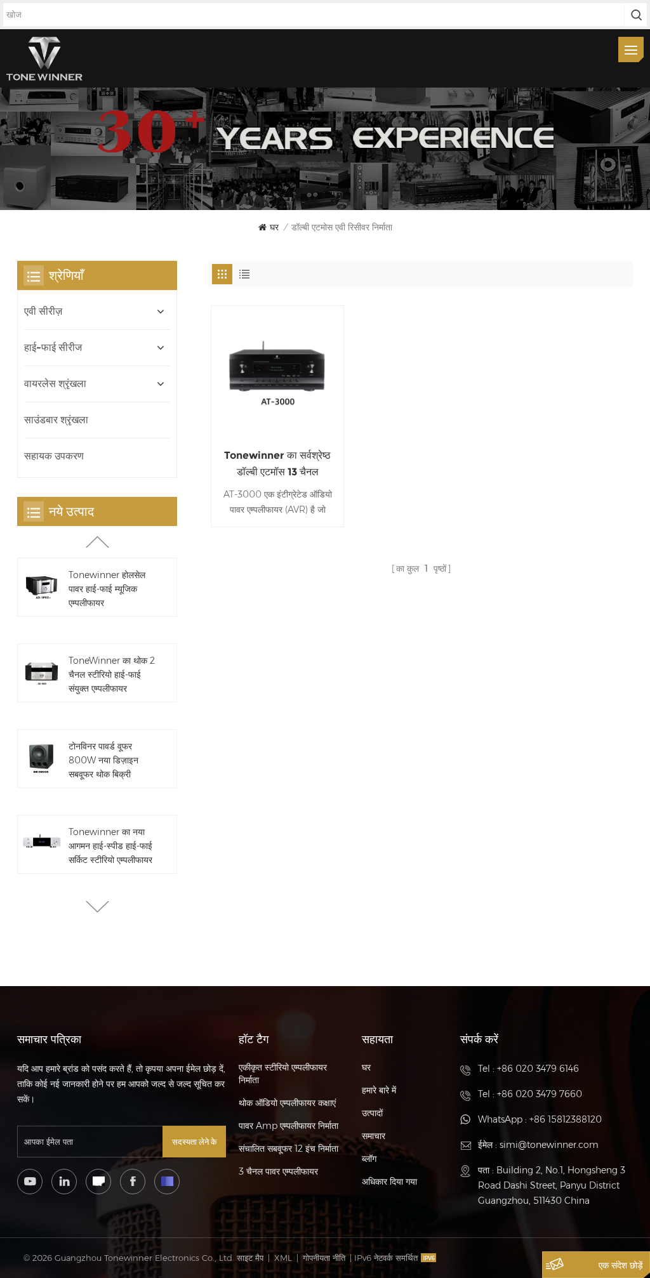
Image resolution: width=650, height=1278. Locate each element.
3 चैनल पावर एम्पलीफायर (278, 1171)
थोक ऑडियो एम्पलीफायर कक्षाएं (287, 1103)
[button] (97, 907)
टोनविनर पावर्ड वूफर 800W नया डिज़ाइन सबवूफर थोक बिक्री (103, 760)
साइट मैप (250, 1258)
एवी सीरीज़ (43, 311)
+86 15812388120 (565, 1119)
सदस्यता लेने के (194, 1141)
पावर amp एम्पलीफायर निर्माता (288, 1125)
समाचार (373, 1136)
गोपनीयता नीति (324, 1258)
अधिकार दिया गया (389, 1181)
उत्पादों (372, 1113)
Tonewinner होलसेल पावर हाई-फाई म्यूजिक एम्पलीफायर (107, 589)
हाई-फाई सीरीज (53, 347)
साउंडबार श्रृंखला (56, 420)
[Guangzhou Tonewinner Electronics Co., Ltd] (44, 58)
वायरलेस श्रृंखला (55, 384)
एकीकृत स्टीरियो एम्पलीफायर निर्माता (283, 1074)
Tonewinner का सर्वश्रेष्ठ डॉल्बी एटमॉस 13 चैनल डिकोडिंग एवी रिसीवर (277, 464)
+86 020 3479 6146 (538, 1068)
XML (283, 1258)
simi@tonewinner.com (549, 1144)
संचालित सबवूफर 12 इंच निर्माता (288, 1148)
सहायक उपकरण (54, 456)
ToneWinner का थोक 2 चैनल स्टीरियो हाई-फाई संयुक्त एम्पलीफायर (112, 674)
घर (274, 227)
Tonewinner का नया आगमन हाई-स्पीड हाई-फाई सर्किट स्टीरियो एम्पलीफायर (110, 846)
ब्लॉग (369, 1158)
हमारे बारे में (379, 1090)
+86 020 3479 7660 (539, 1094)
